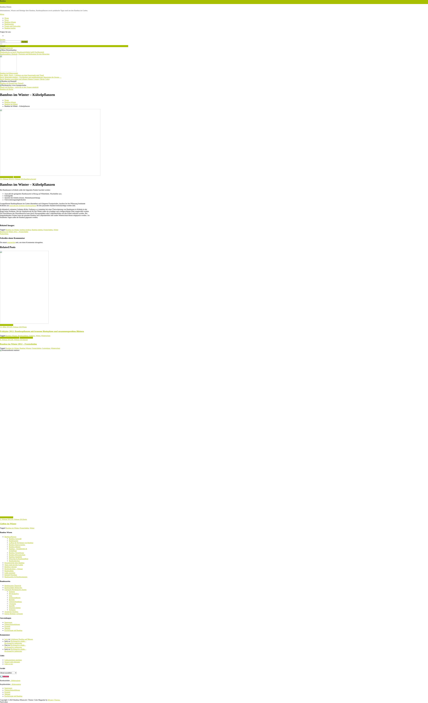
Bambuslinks (9, 571)
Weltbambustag (27, 3)
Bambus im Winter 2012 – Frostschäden (14, 232)
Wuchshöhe (4, 3)
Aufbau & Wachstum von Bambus (21, 543)
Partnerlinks (4, 234)
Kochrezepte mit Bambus (13, 630)
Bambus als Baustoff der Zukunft (11, 83)
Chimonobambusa (15, 602)
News (6, 20)
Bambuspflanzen (10, 537)
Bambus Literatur (10, 567)
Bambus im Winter (6, 177)
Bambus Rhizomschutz (17, 555)
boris (25, 519)
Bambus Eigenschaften (17, 545)
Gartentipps (46, 348)
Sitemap (7, 628)
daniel (25, 340)
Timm (25, 327)
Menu (2, 14)
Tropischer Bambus (11, 612)
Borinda (12, 600)
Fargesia (12, 592)
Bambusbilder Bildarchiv (13, 588)
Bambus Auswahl (15, 539)
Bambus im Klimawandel (9, 73)
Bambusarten (9, 24)
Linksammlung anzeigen (13, 660)
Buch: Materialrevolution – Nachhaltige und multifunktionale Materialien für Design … (30, 77)
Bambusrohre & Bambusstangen (15, 577)
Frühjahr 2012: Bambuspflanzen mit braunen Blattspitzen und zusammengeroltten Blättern (42, 331)
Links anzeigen (9, 573)
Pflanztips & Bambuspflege (9, 338)
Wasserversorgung (39, 3)
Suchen (2, 39)
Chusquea (12, 604)
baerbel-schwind (30, 179)
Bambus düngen (14, 547)
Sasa (10, 596)
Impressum (8, 622)
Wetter (19, 3)
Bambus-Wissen (10, 22)
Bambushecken (14, 561)
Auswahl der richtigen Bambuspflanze (22, 206)
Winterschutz (12, 3)
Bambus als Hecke (6, 89)
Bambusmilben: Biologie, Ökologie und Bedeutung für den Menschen (24, 54)
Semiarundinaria (14, 598)
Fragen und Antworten (12, 26)
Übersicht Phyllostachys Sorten (15, 590)
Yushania (12, 610)
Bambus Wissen (5, 7)
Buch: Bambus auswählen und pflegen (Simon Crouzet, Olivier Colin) (24, 79)
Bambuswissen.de (6, 48)
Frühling (32, 336)
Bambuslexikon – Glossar (13, 569)
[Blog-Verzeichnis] (4, 677)
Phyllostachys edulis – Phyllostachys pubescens (15, 642)
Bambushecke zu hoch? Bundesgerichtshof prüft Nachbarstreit (22, 52)
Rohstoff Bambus (10, 575)
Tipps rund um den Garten (13, 565)
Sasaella (12, 606)
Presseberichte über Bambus (14, 563)
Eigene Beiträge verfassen (13, 614)
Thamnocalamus (15, 608)
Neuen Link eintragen (12, 662)
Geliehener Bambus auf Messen (21, 639)
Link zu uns (8, 664)
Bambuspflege (23, 336)
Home (6, 18)
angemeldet (11, 242)
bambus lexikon (25, 230)
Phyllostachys (14, 594)
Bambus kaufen (9, 28)
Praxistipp (17, 177)
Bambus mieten (37, 230)
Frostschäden (48, 230)
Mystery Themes (54, 700)
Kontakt (7, 626)
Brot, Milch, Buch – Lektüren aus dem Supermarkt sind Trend (22, 75)
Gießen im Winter (8, 524)
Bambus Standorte (15, 557)
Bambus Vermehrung (16, 553)
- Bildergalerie (15, 681)
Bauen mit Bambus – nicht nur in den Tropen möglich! (19, 87)
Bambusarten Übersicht (12, 586)
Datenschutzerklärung (12, 624)
